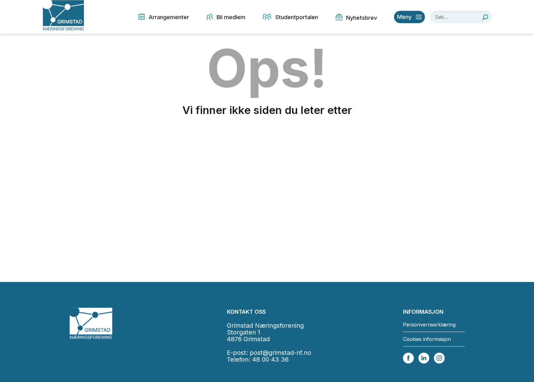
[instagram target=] (439, 358)
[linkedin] (423, 358)
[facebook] (408, 358)
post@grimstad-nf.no (280, 352)
